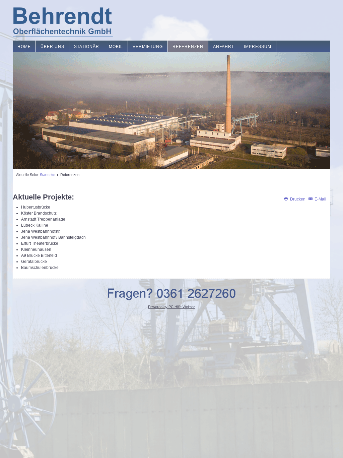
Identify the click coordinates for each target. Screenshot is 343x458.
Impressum (257, 46)
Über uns (52, 46)
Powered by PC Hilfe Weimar (171, 307)
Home (24, 46)
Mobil (116, 46)
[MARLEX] (63, 20)
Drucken (297, 199)
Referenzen (188, 46)
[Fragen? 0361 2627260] (171, 293)
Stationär (86, 46)
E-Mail (320, 199)
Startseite (47, 175)
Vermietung (148, 46)
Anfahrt (223, 46)
